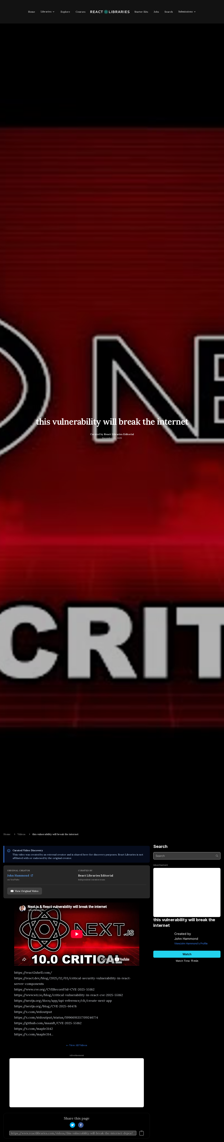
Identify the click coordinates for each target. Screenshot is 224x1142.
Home (31, 11)
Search (168, 11)
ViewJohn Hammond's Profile (191, 943)
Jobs (156, 11)
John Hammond (18, 875)
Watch (187, 954)
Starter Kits (141, 11)
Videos (21, 834)
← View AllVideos (76, 1045)
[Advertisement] (76, 1082)
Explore (65, 11)
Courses (80, 11)
